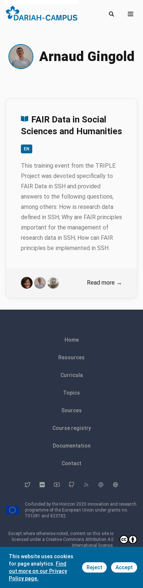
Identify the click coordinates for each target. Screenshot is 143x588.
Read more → (104, 282)
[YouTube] (57, 485)
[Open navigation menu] (130, 14)
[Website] (115, 485)
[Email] (101, 485)
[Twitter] (27, 485)
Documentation (72, 446)
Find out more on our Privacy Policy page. (38, 571)
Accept (124, 567)
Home (72, 340)
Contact (71, 463)
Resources (71, 357)
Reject (94, 567)
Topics (71, 393)
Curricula (71, 375)
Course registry (71, 428)
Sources (71, 410)
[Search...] (111, 14)
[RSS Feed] (86, 485)
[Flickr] (42, 485)
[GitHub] (71, 485)
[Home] (41, 13)
